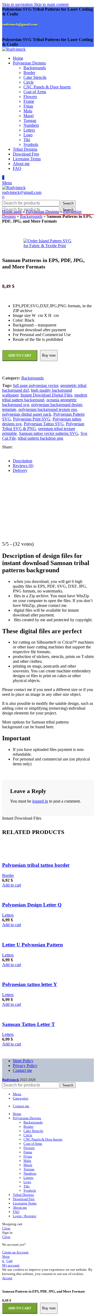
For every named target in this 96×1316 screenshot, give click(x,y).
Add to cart (19, 1308)
